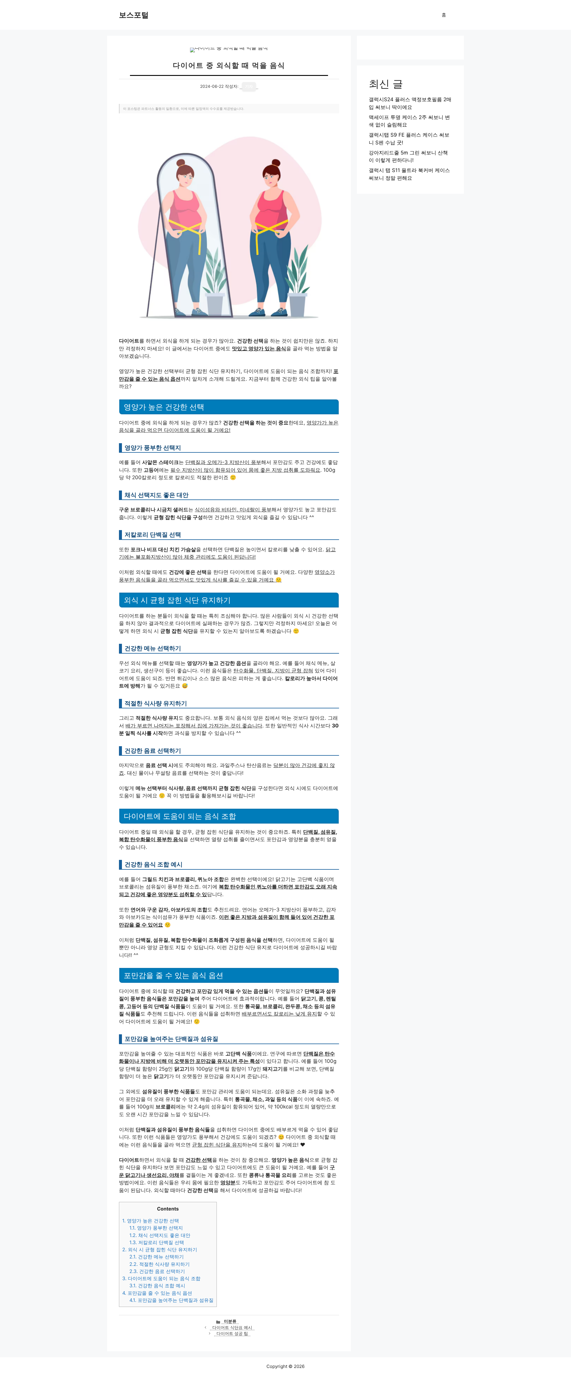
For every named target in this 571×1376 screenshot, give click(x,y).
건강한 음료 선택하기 (157, 1271)
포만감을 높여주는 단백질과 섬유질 (171, 1300)
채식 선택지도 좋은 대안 (159, 1235)
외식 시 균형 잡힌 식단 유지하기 (159, 1249)
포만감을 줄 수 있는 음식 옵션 (157, 1293)
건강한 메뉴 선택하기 (156, 1257)
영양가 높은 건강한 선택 (150, 1221)
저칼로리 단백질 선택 (156, 1242)
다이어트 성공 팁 (232, 1333)
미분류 (230, 1321)
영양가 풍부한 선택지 (156, 1228)
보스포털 (134, 14)
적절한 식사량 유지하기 (159, 1264)
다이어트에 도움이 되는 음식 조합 (161, 1278)
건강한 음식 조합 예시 (157, 1285)
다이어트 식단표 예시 (232, 1327)
